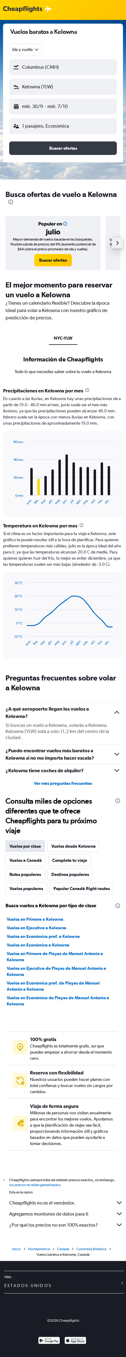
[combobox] (26, 49)
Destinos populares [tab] (70, 874)
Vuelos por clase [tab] (25, 846)
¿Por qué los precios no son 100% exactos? (53, 1225)
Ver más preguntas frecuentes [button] (63, 783)
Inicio (16, 1249)
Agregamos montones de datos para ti (48, 1214)
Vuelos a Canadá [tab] (25, 860)
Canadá (63, 1249)
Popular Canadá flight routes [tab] (82, 888)
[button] (63, 67)
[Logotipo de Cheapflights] (22, 9)
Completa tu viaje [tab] (69, 860)
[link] (53, 260)
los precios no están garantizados (34, 1185)
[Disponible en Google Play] (49, 1341)
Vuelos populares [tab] (26, 888)
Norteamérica (39, 1249)
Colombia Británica (91, 1249)
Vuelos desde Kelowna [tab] (73, 846)
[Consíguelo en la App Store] (75, 1341)
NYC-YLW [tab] (63, 338)
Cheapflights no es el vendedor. (42, 1203)
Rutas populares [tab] (25, 874)
